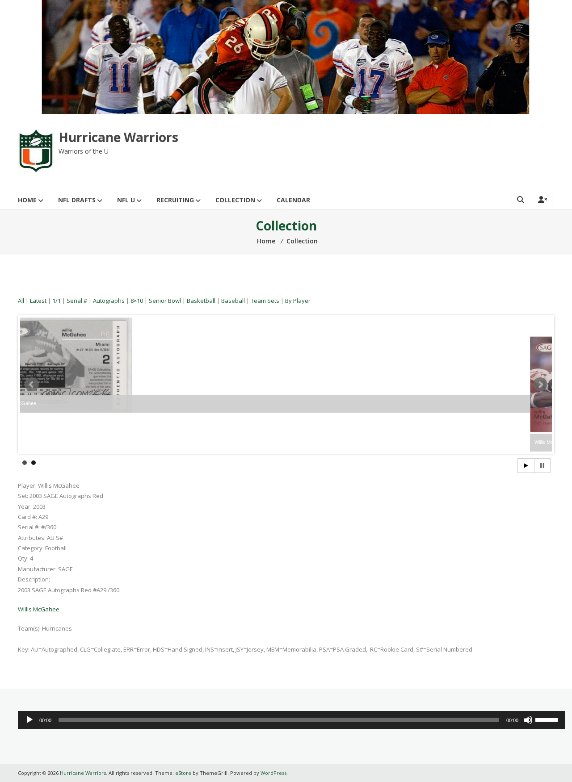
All (21, 301)
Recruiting (175, 200)
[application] (291, 720)
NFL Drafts (77, 200)
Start (526, 465)
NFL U (126, 200)
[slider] (547, 719)
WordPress (273, 772)
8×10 (136, 301)
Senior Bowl (165, 301)
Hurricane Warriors (118, 137)
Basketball (201, 301)
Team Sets (265, 301)
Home (27, 200)
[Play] (29, 719)
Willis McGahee (38, 609)
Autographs (109, 301)
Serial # (77, 301)
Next (540, 384)
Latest (38, 301)
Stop (542, 465)
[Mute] (528, 719)
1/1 (56, 301)
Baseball (233, 301)
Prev (32, 384)
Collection (235, 200)
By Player (298, 301)
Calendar (293, 200)
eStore (183, 772)
